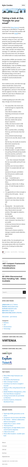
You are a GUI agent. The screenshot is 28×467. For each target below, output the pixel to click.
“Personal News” (8, 425)
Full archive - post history (9, 316)
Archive (4, 453)
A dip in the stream (9, 431)
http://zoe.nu (15, 27)
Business (6, 322)
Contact (4, 446)
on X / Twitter (10, 304)
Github (4, 449)
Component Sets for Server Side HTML (15, 417)
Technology (21, 251)
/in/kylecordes (10, 306)
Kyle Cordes (7, 5)
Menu (23, 5)
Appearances (6, 456)
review (3, 253)
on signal (8, 310)
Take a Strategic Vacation (11, 381)
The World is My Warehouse (12, 379)
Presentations (8, 326)
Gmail (16, 33)
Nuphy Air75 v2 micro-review (12, 423)
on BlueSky (12, 312)
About (4, 442)
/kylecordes (9, 308)
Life (5, 324)
